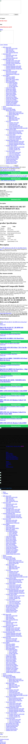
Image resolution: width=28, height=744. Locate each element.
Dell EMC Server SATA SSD (13, 60)
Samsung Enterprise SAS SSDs (13, 67)
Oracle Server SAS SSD (15, 137)
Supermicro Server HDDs (12, 101)
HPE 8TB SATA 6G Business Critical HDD (13, 423)
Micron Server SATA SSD (15, 112)
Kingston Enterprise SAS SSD (16, 143)
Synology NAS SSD (14, 122)
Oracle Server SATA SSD (15, 136)
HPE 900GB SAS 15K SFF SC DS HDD (10, 171)
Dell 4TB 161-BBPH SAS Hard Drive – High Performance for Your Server (14, 370)
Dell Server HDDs (10, 78)
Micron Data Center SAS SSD (16, 113)
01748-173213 (9, 446)
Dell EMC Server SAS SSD (12, 62)
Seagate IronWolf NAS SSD (15, 126)
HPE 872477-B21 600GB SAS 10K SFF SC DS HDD (13, 177)
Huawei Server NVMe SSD (15, 133)
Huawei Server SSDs (11, 129)
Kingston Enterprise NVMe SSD (17, 144)
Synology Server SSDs (11, 145)
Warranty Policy (10, 455)
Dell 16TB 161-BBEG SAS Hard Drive (12, 338)
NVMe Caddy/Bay (13, 86)
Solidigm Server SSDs (11, 163)
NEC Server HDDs (10, 95)
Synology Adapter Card (14, 149)
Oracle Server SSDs (10, 134)
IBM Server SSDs (10, 116)
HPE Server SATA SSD (11, 48)
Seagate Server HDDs (11, 99)
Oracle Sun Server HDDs (12, 98)
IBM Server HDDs (10, 81)
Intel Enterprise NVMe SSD (12, 74)
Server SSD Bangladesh (5, 313)
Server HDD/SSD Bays (11, 82)
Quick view (3, 324)
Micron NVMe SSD (14, 114)
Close (1, 734)
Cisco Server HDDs (10, 87)
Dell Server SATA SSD (11, 55)
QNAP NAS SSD (13, 124)
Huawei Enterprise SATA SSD (16, 130)
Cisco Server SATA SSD (15, 152)
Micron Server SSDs (11, 110)
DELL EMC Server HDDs (12, 79)
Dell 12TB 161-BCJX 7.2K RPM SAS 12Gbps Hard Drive (11, 328)
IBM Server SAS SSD (14, 118)
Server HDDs (6, 167)
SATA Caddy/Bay (13, 83)
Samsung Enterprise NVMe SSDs (14, 68)
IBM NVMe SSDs (13, 120)
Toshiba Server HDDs (11, 103)
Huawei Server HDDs (11, 91)
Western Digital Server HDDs (13, 105)
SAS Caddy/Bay (13, 85)
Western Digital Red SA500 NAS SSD (18, 128)
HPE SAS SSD (9, 50)
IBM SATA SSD (13, 117)
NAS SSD (8, 121)
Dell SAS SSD (9, 56)
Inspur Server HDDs (11, 93)
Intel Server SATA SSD (11, 71)
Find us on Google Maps (6, 488)
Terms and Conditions (11, 456)
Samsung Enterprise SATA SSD (13, 66)
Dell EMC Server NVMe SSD (13, 63)
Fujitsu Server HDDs (11, 89)
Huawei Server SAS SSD (15, 132)
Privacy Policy (9, 453)
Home (1, 167)
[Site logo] (10, 13)
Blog (7, 465)
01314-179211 (17, 446)
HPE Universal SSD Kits (12, 52)
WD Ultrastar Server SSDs (12, 156)
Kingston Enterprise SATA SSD (16, 141)
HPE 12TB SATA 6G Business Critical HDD (13, 391)
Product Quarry (9, 467)
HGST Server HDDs (11, 90)
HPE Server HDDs (10, 76)
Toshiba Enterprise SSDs (12, 159)
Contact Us (8, 464)
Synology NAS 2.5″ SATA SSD (16, 147)
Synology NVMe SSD (14, 148)
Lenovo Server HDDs (11, 94)
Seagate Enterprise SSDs (12, 161)
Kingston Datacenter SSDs (12, 140)
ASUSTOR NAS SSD (14, 125)
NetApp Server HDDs (11, 97)
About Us (8, 462)
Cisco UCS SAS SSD (14, 153)
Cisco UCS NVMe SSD (15, 155)
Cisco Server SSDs (10, 151)
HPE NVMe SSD (10, 51)
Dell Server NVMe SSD (12, 58)
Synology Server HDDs (11, 102)
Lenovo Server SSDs (11, 160)
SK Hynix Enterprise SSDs (12, 157)
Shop (7, 452)
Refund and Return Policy (12, 457)
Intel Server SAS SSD (11, 72)
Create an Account (4, 739)
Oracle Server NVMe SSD (15, 138)
